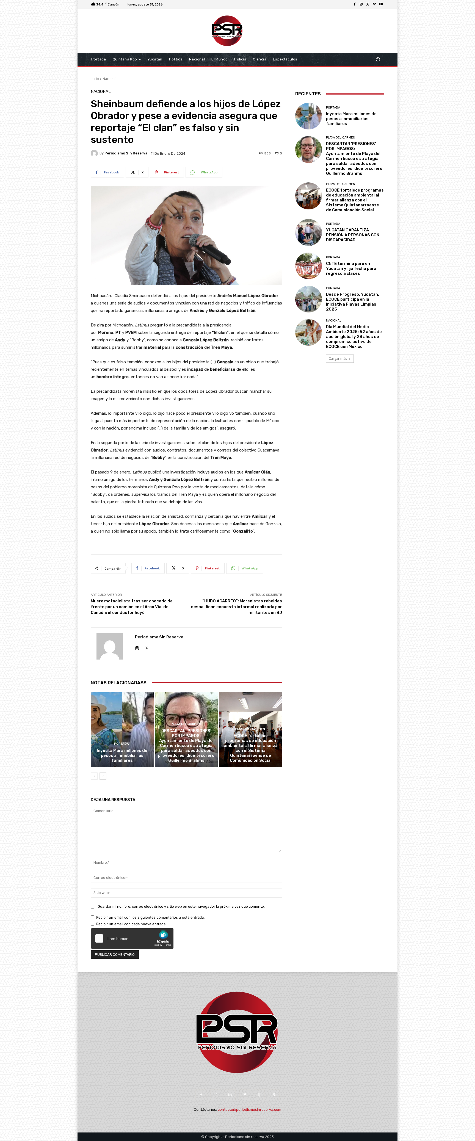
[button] (377, 59)
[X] (367, 4)
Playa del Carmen (186, 723)
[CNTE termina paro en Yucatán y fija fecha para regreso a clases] (308, 266)
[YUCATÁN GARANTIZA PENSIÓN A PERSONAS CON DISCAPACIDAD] (308, 232)
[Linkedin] (230, 1094)
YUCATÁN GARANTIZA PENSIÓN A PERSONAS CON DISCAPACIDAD (352, 235)
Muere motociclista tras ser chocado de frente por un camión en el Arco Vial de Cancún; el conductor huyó (132, 607)
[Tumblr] (259, 1094)
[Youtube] (381, 4)
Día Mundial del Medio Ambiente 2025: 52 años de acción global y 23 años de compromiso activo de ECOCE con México (354, 336)
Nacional (109, 78)
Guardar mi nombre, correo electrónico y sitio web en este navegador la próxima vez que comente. (181, 906)
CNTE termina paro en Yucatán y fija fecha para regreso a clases (351, 268)
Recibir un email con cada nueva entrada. (131, 924)
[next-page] (103, 776)
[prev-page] (94, 776)
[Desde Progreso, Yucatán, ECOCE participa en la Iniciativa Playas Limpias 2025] (308, 299)
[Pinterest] (244, 1094)
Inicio (95, 78)
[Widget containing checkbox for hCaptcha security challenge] (132, 938)
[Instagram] (361, 4)
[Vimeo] (374, 4)
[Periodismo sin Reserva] (95, 153)
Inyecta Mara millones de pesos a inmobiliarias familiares (122, 755)
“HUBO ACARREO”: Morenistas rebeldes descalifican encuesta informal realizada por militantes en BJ (236, 607)
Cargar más (338, 358)
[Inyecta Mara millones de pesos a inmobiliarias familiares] (122, 729)
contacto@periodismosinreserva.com (249, 1109)
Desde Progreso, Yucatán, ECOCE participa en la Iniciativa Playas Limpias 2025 (352, 302)
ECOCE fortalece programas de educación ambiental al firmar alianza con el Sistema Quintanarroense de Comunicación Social (251, 748)
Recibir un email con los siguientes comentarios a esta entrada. (150, 917)
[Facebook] (354, 4)
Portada (121, 743)
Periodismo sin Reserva (125, 153)
